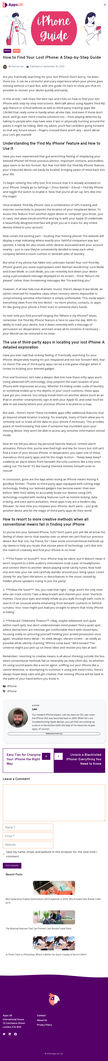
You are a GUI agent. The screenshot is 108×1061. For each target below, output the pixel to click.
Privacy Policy (44, 1025)
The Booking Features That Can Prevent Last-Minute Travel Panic (39, 928)
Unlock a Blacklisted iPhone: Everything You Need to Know (83, 759)
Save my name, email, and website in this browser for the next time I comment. (51, 854)
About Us (42, 1020)
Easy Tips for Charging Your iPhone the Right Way (24, 759)
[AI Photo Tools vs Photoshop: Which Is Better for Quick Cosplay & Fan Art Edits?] (54, 948)
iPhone (7, 51)
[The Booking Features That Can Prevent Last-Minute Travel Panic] (54, 922)
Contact (41, 1015)
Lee (21, 66)
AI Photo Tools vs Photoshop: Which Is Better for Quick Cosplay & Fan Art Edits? (46, 954)
